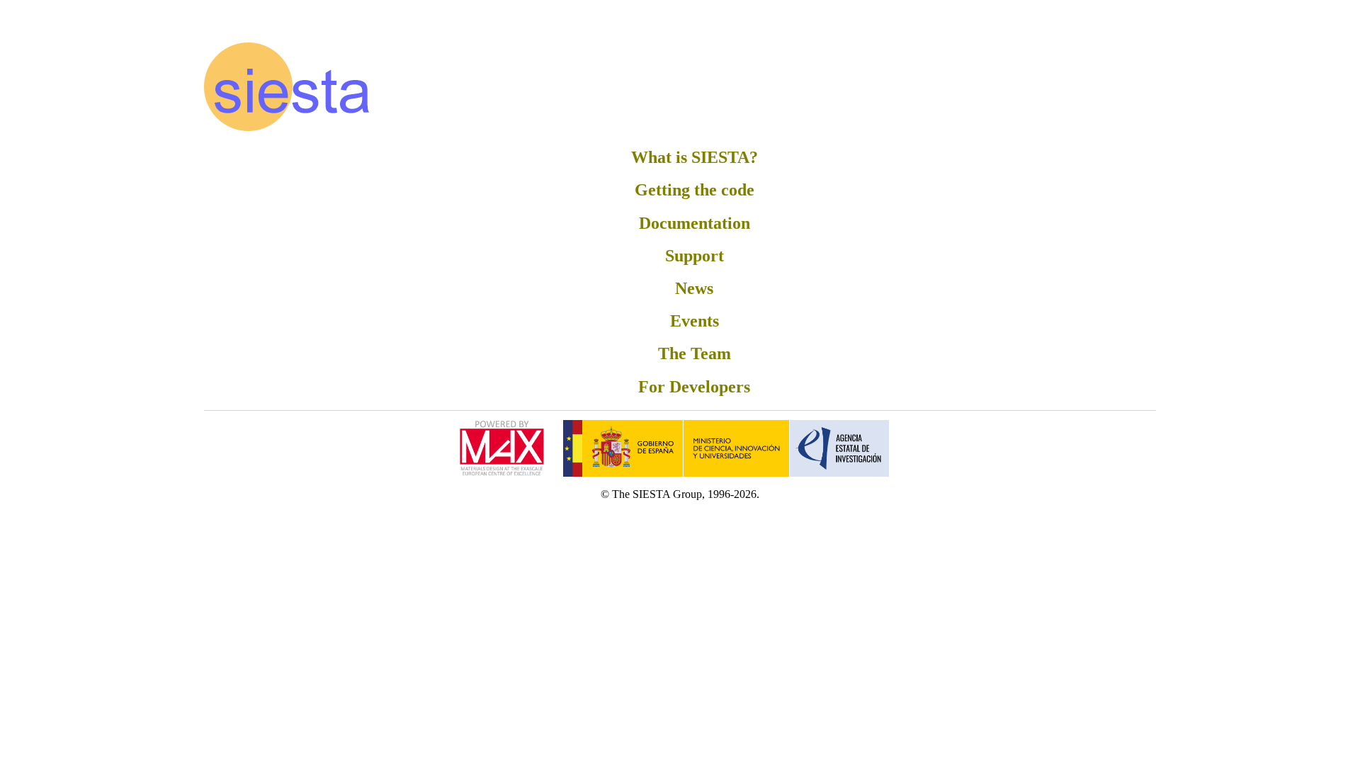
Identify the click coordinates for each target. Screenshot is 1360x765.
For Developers (694, 387)
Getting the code (694, 190)
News (694, 288)
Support (694, 255)
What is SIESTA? (694, 157)
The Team (694, 353)
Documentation (694, 223)
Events (694, 321)
